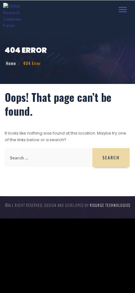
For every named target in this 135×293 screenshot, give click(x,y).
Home (11, 63)
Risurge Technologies (110, 205)
